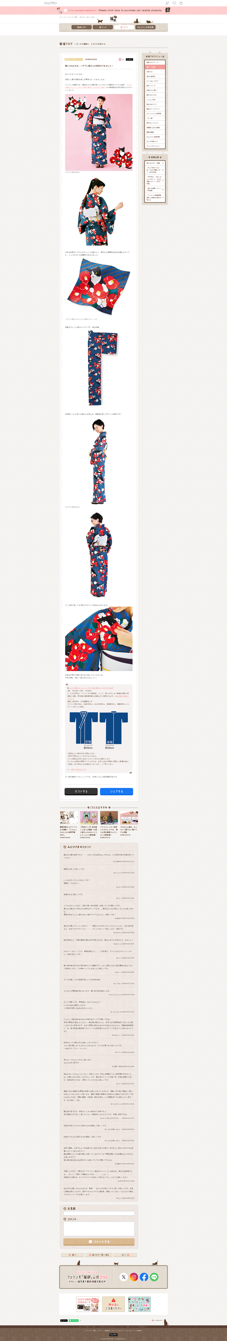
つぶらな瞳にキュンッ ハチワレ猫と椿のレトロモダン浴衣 (90, 688)
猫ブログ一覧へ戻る (99, 1255)
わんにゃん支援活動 (153, 137)
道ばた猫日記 (151, 76)
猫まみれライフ (152, 104)
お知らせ (149, 72)
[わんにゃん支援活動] (145, 26)
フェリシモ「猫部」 (72, 17)
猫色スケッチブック (153, 109)
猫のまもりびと (152, 95)
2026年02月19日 (88, 832)
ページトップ (160, 1322)
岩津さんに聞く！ (152, 90)
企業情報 (138, 1330)
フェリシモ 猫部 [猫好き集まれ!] (113, 18)
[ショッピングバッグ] (181, 3)
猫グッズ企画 (90, 17)
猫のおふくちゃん (152, 123)
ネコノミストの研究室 (154, 113)
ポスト (130, 59)
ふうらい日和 (151, 100)
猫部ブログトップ (152, 62)
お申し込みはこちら (78, 769)
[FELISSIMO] (113, 1334)
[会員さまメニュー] (167, 3)
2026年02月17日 (109, 832)
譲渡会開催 (150, 132)
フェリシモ (62, 17)
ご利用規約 (107, 1330)
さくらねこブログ (152, 81)
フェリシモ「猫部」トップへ (94, 1330)
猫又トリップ (151, 86)
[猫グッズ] (103, 26)
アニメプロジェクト (153, 146)
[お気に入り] (174, 3)
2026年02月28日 (68, 832)
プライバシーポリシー (118, 1330)
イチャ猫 (149, 118)
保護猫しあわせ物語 (153, 127)
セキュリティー (130, 1330)
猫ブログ (82, 17)
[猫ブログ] (124, 26)
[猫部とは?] (81, 26)
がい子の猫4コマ (152, 141)
